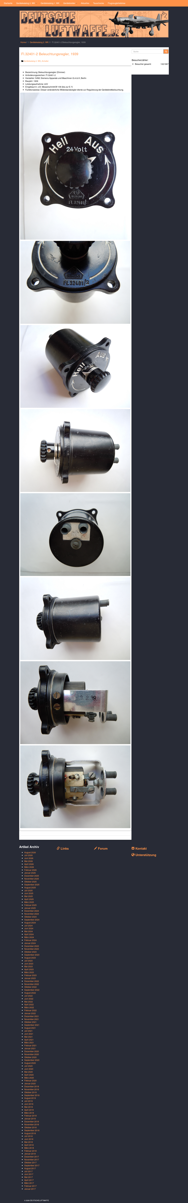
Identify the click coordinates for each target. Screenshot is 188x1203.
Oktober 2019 (30, 1092)
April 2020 (29, 1074)
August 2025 (30, 887)
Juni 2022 (28, 998)
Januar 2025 (30, 908)
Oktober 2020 (30, 1057)
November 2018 (31, 1124)
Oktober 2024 (30, 916)
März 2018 (29, 1147)
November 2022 (31, 984)
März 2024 (29, 937)
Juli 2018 (28, 1136)
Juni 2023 (28, 963)
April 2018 (29, 1144)
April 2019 (29, 1109)
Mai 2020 (28, 1071)
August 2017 (30, 1168)
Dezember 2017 (31, 1156)
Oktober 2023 (30, 951)
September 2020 (31, 1060)
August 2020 (30, 1062)
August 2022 (30, 992)
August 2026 (30, 852)
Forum (102, 848)
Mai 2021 (28, 1036)
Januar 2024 (30, 943)
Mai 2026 (28, 861)
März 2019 (29, 1112)
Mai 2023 (28, 966)
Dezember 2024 (31, 910)
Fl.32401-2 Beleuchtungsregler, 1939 (49, 53)
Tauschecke (98, 3)
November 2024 (31, 913)
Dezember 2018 (31, 1121)
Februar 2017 (30, 1185)
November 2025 (31, 878)
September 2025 (31, 884)
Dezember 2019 (31, 1086)
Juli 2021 (28, 1030)
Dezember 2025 (31, 875)
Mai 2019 (28, 1106)
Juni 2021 (28, 1033)
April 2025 (29, 899)
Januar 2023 (30, 978)
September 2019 (31, 1095)
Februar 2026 (30, 869)
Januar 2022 (30, 1013)
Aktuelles (85, 3)
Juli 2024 (28, 925)
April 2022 (29, 1004)
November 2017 (31, 1159)
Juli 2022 (28, 995)
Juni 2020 (28, 1068)
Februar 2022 (30, 1010)
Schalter (45, 61)
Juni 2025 (28, 893)
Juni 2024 (28, 928)
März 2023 (29, 972)
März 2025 (29, 902)
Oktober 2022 (30, 986)
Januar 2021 (30, 1048)
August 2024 (30, 922)
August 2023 (30, 957)
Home (23, 42)
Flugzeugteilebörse (116, 3)
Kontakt (141, 848)
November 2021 (31, 1019)
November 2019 (31, 1089)
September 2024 (31, 919)
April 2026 (29, 864)
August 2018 (30, 1133)
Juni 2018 (28, 1139)
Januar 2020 (30, 1083)
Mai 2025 (28, 896)
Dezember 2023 (31, 946)
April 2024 (29, 934)
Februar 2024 (30, 940)
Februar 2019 (30, 1115)
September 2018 (31, 1130)
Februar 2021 (30, 1045)
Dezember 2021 (31, 1016)
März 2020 (29, 1077)
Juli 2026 (28, 855)
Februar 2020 (30, 1080)
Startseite (8, 3)
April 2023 (29, 969)
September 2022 (31, 989)
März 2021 (29, 1042)
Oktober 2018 (30, 1127)
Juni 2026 (28, 858)
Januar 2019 (30, 1118)
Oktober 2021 (30, 1021)
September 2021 (31, 1024)
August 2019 (30, 1098)
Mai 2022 (28, 1001)
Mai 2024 (28, 931)
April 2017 (29, 1180)
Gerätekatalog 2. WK (26, 3)
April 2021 (29, 1039)
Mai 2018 (28, 1141)
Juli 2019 (28, 1101)
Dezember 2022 (31, 981)
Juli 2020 (28, 1065)
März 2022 (29, 1007)
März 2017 (29, 1182)
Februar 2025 (30, 905)
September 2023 (31, 954)
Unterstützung (145, 855)
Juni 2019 (28, 1103)
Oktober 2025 (30, 881)
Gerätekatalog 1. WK (50, 3)
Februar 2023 (30, 975)
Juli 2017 (28, 1171)
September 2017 (31, 1165)
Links (64, 848)
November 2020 (31, 1054)
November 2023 (31, 948)
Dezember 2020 (31, 1051)
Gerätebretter (69, 3)
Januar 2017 (30, 1188)
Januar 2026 (30, 872)
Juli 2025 (28, 890)
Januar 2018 (30, 1153)
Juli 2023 (28, 960)
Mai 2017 (28, 1177)
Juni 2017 (28, 1174)
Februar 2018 (30, 1150)
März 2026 (29, 867)
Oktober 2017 (30, 1162)
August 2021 (30, 1027)
